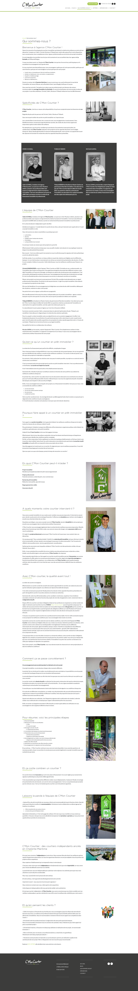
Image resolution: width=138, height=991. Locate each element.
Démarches (104, 8)
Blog (74, 8)
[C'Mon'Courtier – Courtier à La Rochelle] (32, 5)
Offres (95, 8)
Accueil (67, 8)
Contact (112, 8)
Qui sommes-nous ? (84, 8)
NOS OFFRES (31, 944)
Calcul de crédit (92, 3)
